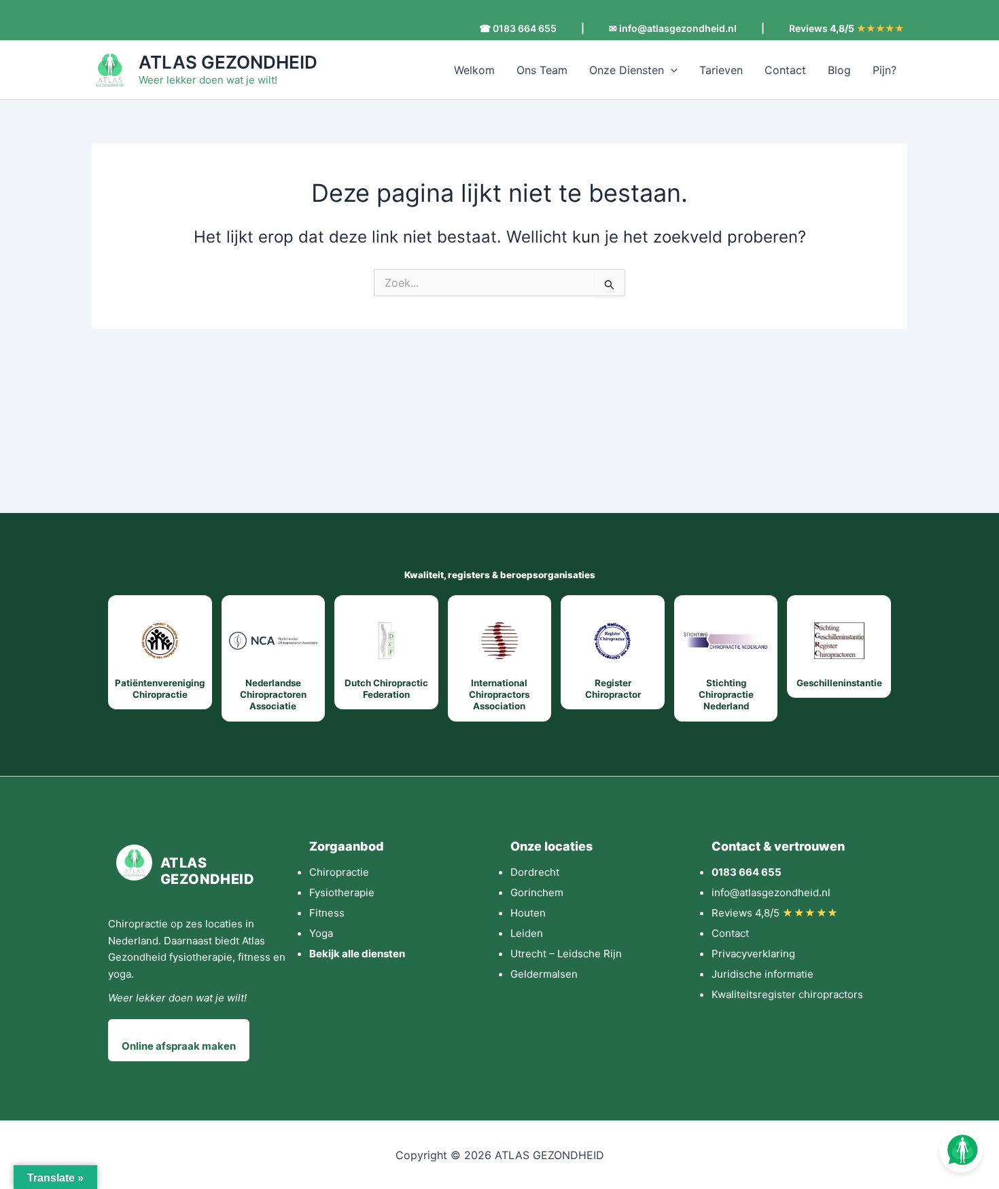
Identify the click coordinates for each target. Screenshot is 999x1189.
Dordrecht (534, 872)
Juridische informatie (762, 974)
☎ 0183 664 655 (518, 28)
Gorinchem (536, 892)
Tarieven (721, 70)
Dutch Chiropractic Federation (386, 688)
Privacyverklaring (753, 953)
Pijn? (884, 70)
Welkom (474, 70)
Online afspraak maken (179, 1046)
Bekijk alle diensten (357, 953)
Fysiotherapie (341, 892)
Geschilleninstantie (839, 682)
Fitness (327, 912)
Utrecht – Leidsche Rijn (566, 953)
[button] (671, 70)
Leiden (526, 933)
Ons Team (541, 70)
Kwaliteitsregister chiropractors (787, 994)
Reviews (846, 28)
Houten (528, 912)
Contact (785, 70)
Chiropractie (339, 872)
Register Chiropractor (613, 688)
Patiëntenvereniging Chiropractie (160, 688)
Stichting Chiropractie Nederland (726, 694)
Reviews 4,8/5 (775, 912)
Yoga (321, 933)
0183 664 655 (747, 872)
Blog (839, 70)
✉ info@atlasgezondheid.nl (673, 28)
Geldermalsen (544, 974)
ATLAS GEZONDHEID (228, 62)
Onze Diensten (626, 70)
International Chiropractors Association (499, 694)
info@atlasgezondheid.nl (771, 892)
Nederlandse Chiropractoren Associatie (273, 694)
